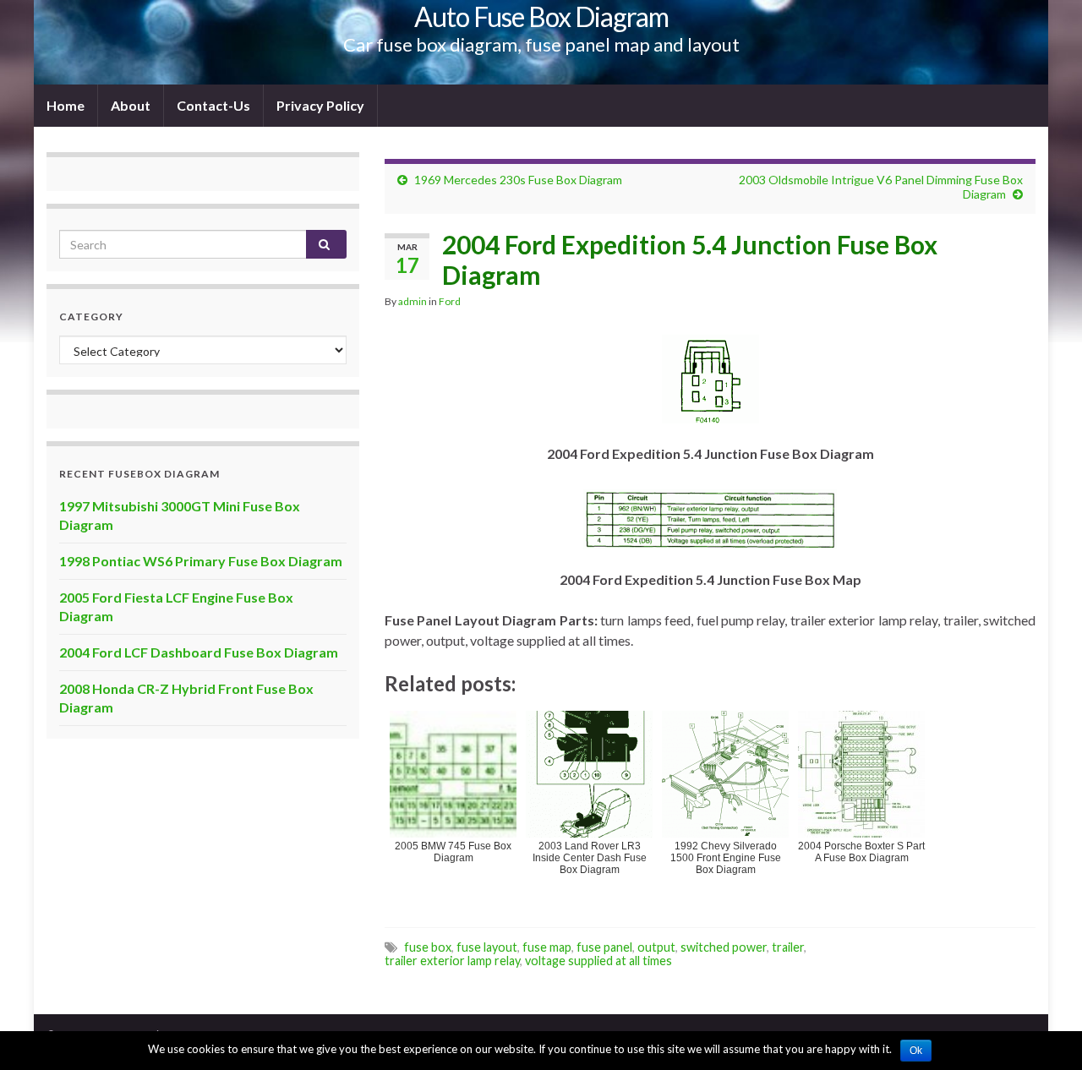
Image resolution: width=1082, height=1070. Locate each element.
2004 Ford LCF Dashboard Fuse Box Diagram (198, 652)
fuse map (546, 947)
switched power (723, 947)
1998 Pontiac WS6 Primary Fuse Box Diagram (200, 561)
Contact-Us (213, 105)
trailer (788, 947)
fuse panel (604, 947)
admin (412, 301)
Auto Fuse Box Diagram (541, 16)
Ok (916, 1050)
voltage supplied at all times (598, 960)
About (130, 105)
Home (65, 105)
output (656, 947)
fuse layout (486, 947)
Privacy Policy (320, 105)
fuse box (427, 947)
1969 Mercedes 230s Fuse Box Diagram (518, 179)
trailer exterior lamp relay (452, 960)
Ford (450, 301)
